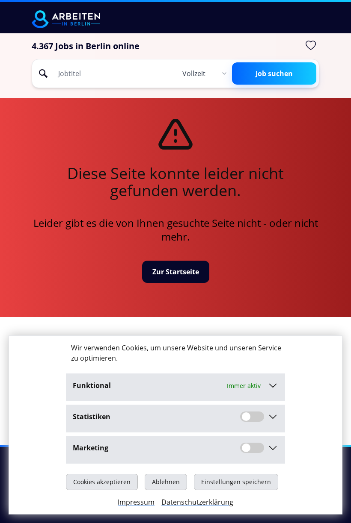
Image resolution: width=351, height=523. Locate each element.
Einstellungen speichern (236, 482)
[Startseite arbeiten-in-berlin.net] (66, 19)
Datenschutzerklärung (197, 502)
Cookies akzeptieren (102, 482)
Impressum (136, 502)
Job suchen (274, 73)
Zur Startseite (175, 271)
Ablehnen (166, 482)
